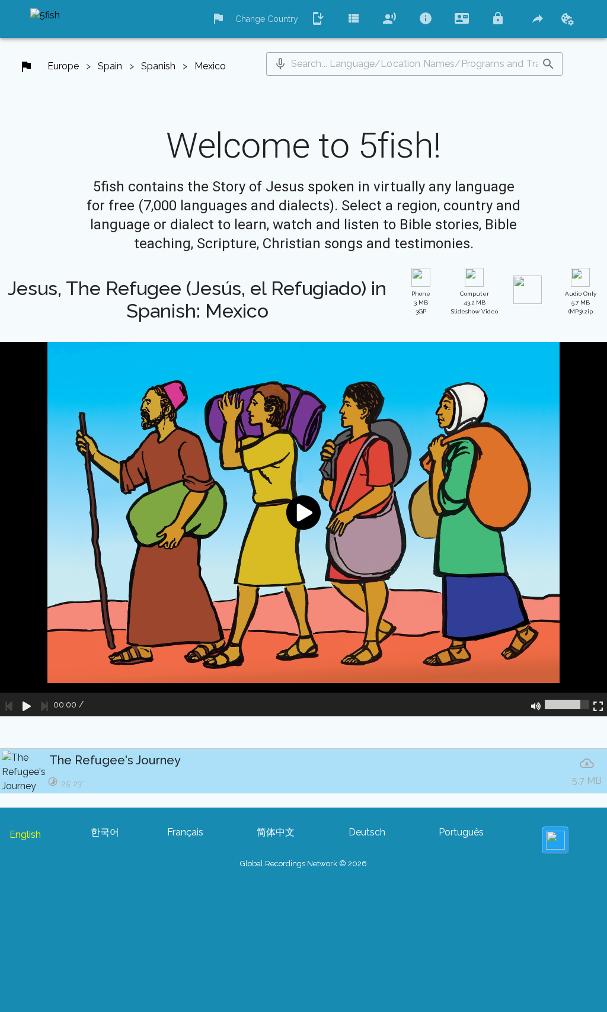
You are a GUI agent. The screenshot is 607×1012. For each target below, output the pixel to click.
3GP (420, 302)
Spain (110, 66)
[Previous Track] (9, 704)
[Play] (27, 704)
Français (185, 832)
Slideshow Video (474, 302)
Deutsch (367, 832)
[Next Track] (44, 704)
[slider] (567, 704)
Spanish (158, 66)
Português (461, 832)
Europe (63, 66)
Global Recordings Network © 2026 (303, 863)
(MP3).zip (580, 302)
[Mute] (536, 704)
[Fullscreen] (598, 704)
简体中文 (276, 832)
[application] (303, 529)
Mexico (210, 66)
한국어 (105, 832)
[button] (280, 64)
